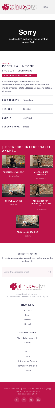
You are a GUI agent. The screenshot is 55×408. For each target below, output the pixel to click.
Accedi (27, 342)
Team (27, 315)
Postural (7, 63)
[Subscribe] (49, 272)
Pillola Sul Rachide (27, 232)
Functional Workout (14, 172)
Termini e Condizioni (27, 366)
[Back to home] (19, 7)
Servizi (27, 324)
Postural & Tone (13, 201)
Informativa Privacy (27, 361)
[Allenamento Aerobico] (41, 161)
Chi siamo (27, 310)
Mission (27, 319)
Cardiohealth (41, 209)
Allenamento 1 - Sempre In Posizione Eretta (41, 203)
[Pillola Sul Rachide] (27, 221)
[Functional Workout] (13, 161)
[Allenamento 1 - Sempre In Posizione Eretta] (41, 190)
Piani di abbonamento (27, 338)
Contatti (27, 370)
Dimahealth (14, 176)
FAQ (28, 356)
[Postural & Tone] (13, 190)
